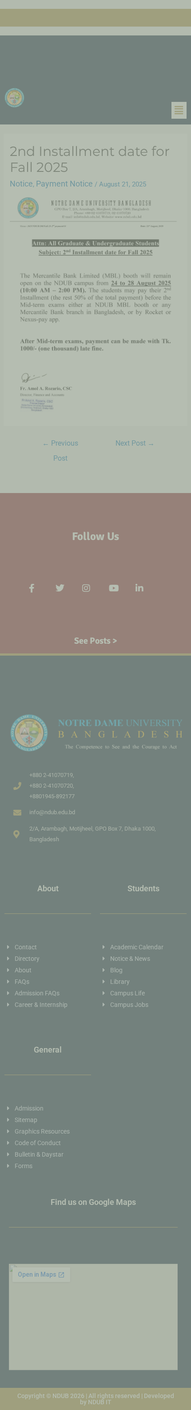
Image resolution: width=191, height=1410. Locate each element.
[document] (95, 705)
